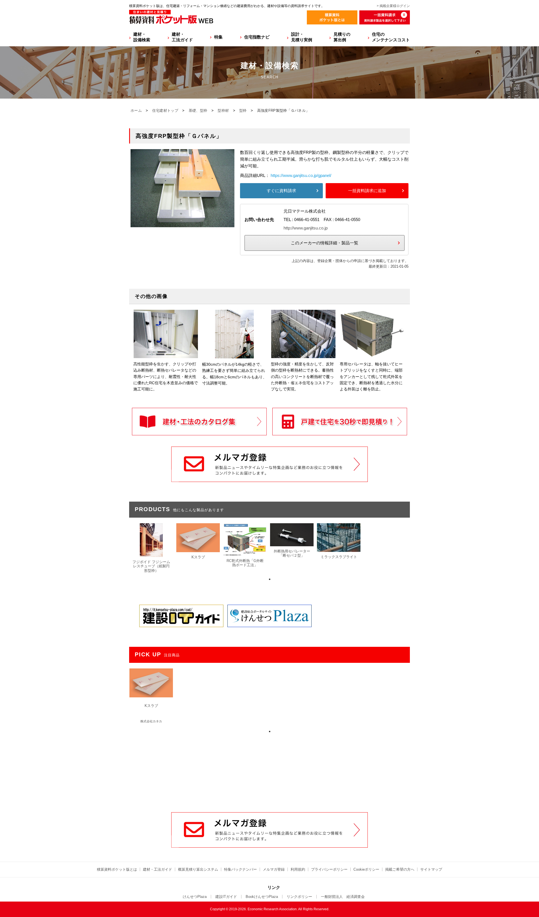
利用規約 (298, 869)
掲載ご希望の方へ (399, 869)
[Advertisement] (269, 769)
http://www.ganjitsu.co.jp (306, 228)
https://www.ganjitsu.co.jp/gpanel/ (301, 175)
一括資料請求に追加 (367, 190)
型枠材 (223, 110)
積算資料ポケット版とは (117, 869)
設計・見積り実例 (301, 37)
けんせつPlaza (195, 897)
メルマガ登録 (274, 869)
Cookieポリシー (366, 869)
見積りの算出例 (342, 37)
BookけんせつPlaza (262, 897)
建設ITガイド (226, 897)
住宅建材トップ (165, 110)
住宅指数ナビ (257, 37)
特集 (218, 37)
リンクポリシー (299, 897)
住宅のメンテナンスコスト (391, 37)
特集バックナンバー (240, 869)
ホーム (136, 110)
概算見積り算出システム (198, 869)
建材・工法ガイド (182, 37)
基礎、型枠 (198, 110)
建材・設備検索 (141, 37)
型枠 (243, 110)
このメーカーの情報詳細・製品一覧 (324, 242)
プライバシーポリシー (329, 869)
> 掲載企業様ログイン (393, 6)
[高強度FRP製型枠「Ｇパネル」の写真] (182, 223)
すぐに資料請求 (281, 190)
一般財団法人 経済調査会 (343, 897)
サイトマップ (431, 869)
